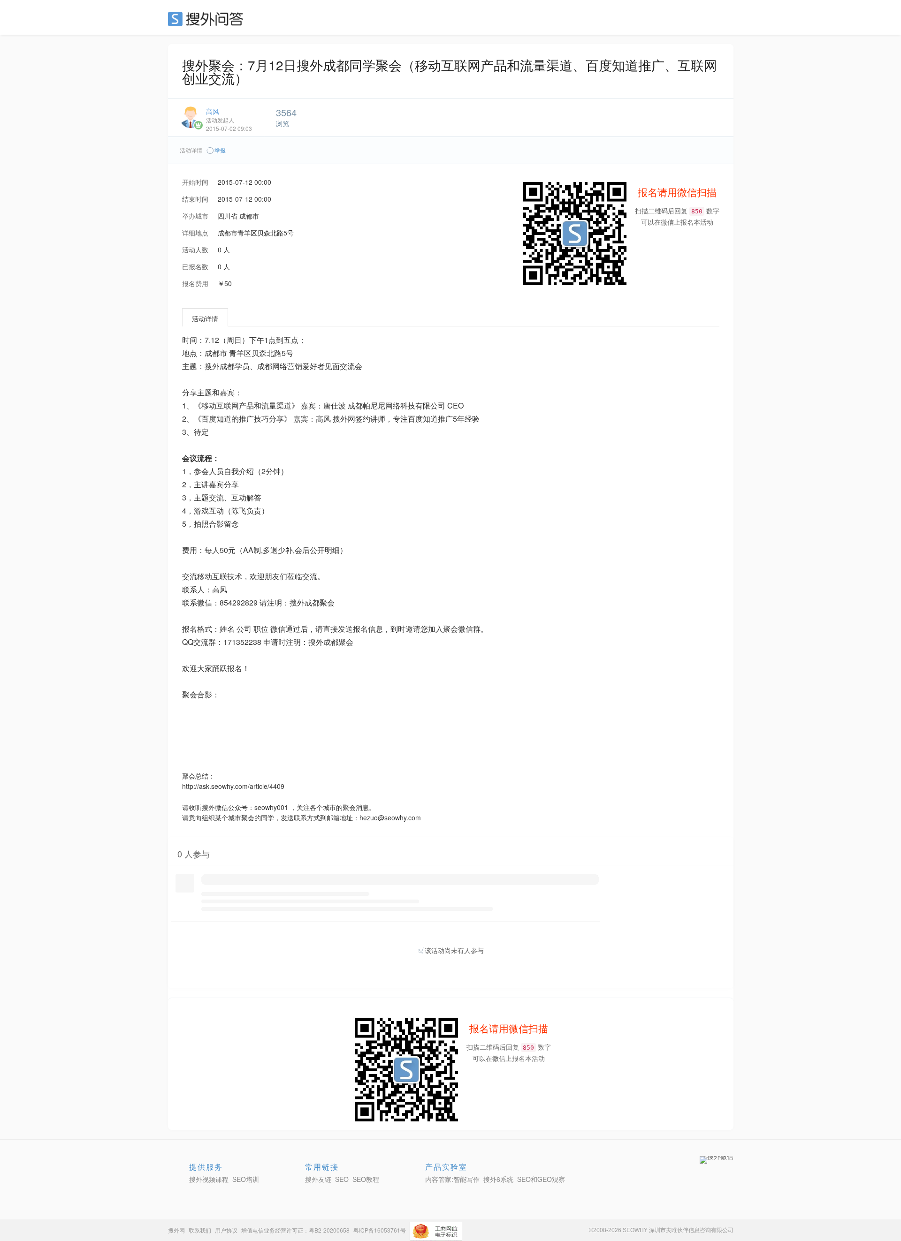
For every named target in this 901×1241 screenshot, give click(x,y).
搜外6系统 (498, 1179)
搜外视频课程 (209, 1179)
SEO (208, 18)
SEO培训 (245, 1179)
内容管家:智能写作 (452, 1179)
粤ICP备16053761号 (379, 1230)
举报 (220, 150)
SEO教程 (365, 1179)
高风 (212, 111)
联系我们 (200, 1230)
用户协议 (226, 1230)
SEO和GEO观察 (541, 1179)
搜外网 (176, 1230)
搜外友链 (318, 1179)
